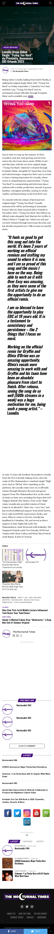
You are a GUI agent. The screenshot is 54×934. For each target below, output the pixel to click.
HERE (30, 96)
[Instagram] (27, 813)
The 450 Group (40, 913)
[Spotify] (46, 813)
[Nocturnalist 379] (36, 555)
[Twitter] (17, 813)
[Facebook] (8, 813)
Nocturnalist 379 (32, 562)
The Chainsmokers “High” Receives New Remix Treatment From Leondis (12, 564)
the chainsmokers (23, 602)
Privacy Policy (16, 917)
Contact (30, 917)
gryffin (6, 600)
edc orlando (35, 598)
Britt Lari (23, 598)
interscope (17, 600)
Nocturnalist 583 (9, 783)
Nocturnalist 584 (9, 760)
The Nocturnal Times (20, 71)
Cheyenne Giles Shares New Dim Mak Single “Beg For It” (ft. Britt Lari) (12, 586)
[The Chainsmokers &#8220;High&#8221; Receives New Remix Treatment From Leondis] (12, 555)
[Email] (27, 822)
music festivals (32, 600)
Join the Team (24, 913)
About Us (11, 913)
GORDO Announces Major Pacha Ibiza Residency (24, 767)
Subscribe (41, 917)
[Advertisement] (27, 670)
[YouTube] (36, 813)
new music (8, 602)
